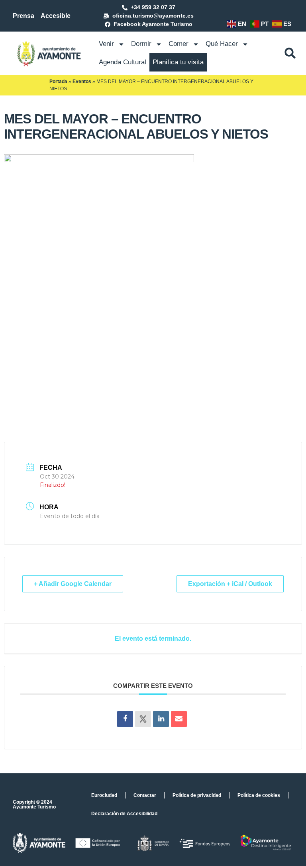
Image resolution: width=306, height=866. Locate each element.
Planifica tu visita (178, 62)
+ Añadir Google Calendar (73, 583)
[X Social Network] (143, 719)
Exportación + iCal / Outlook (230, 583)
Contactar (144, 795)
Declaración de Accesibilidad (124, 813)
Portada (58, 81)
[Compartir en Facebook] (125, 719)
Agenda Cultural (122, 62)
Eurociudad (104, 795)
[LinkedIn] (161, 719)
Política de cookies (258, 795)
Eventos (82, 81)
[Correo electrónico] (179, 719)
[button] (290, 53)
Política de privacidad (197, 795)
